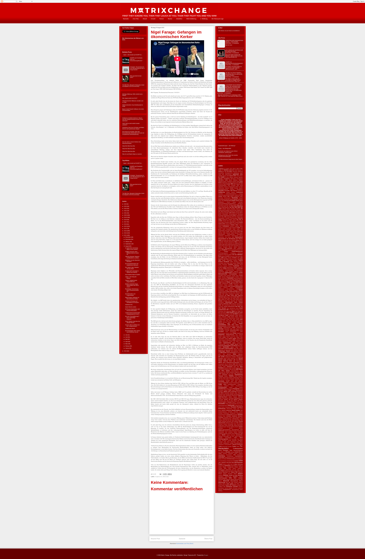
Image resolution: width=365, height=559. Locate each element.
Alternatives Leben (223, 180)
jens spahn (240, 312)
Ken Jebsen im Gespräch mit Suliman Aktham (234, 50)
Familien (224, 260)
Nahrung (225, 361)
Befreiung (223, 199)
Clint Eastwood (232, 220)
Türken (237, 446)
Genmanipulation (233, 274)
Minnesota (228, 355)
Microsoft (229, 354)
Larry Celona (230, 337)
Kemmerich (240, 320)
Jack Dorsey (237, 309)
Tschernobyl (224, 446)
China (219, 219)
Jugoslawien (232, 315)
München (220, 359)
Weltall (235, 473)
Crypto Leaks (236, 229)
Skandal (241, 421)
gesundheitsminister (238, 278)
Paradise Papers (222, 377)
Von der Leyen (236, 469)
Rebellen (232, 394)
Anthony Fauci (235, 182)
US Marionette (230, 460)
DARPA (227, 231)
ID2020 (223, 299)
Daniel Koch (240, 230)
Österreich (224, 374)
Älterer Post (208, 538)
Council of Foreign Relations (229, 227)
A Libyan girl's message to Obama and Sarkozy (132, 271)
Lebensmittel (221, 338)
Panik (236, 376)
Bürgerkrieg (226, 215)
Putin (229, 390)
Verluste (224, 467)
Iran (239, 306)
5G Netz (227, 171)
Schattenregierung (222, 411)
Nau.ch (226, 364)
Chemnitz (227, 218)
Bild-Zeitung (234, 206)
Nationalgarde (239, 360)
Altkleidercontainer (222, 181)
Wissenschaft (221, 482)
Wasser (233, 472)
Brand (223, 212)
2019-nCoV (231, 170)
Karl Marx (232, 319)
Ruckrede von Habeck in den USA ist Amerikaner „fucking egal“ (227, 151)
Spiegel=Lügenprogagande (224, 429)
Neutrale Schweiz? (238, 365)
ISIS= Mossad (222, 308)
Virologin (220, 468)
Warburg (220, 472)
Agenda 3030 (226, 175)
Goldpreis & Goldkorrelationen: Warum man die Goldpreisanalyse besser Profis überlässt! (132, 119)
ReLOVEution (225, 398)
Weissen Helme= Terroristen (225, 473)
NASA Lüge (232, 360)
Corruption (220, 227)
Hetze (241, 294)
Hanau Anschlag (233, 291)
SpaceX (228, 426)
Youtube (227, 485)
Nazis (234, 364)
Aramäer (228, 184)
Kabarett (241, 316)
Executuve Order (234, 256)
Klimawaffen (227, 328)
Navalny (230, 364)
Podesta (230, 382)
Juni (126, 337)
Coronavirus (226, 226)
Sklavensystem (221, 422)
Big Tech (229, 206)
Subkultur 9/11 (129, 304)
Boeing (237, 211)
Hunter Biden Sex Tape (229, 298)
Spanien (241, 426)
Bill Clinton (232, 207)
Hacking (220, 291)
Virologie (241, 467)
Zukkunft (220, 489)
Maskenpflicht (221, 348)
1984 (234, 168)
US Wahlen (235, 460)
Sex (228, 420)
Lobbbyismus (229, 340)
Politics (241, 382)
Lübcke (241, 341)
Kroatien (220, 335)
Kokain (241, 328)
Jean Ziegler (238, 311)
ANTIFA (241, 182)
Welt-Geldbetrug (191, 19)
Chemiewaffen (221, 218)
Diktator (233, 240)
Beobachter (240, 199)
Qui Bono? (221, 392)
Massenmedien (229, 348)
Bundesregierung (233, 214)
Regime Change (233, 396)
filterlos (241, 261)
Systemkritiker (239, 434)
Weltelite (225, 475)
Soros (235, 424)
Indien (230, 303)
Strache (235, 432)
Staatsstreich (221, 430)
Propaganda (236, 388)
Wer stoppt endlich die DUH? (129, 98)
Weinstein (240, 472)
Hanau (227, 291)
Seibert (219, 418)
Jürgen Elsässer (239, 315)
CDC (222, 216)
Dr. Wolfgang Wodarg (238, 243)
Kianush (234, 323)
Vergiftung (240, 465)
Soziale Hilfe (230, 425)
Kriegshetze (221, 334)
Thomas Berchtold (232, 440)
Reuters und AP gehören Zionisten (233, 399)
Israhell (220, 309)
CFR (233, 216)
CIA (237, 219)
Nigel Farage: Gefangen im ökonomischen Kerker (132, 298)
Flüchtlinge (230, 264)
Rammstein (226, 392)
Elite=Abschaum (228, 248)
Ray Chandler (226, 394)
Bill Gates (237, 207)
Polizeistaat (240, 384)
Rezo (225, 400)
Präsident (226, 385)
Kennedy (225, 322)
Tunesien (230, 446)
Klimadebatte (240, 327)
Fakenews (231, 259)
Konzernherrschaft (234, 330)
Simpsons (236, 421)
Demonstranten (235, 235)
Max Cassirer (240, 348)
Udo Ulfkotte (221, 452)
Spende (231, 428)
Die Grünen (229, 240)
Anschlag (230, 182)
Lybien (232, 344)
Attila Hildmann (233, 190)
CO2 (233, 222)
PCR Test (220, 378)
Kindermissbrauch (222, 326)
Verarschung (221, 465)
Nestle (219, 365)
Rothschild (231, 405)
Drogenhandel (231, 244)
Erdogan (226, 251)
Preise (232, 385)
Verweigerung (230, 467)
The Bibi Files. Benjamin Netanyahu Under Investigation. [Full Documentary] (133, 85)
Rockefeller (221, 403)
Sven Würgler (235, 433)
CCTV (219, 216)
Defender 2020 (221, 233)
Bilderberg (240, 206)
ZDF (230, 485)
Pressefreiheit (222, 387)
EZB (222, 257)
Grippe (231, 287)
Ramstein (232, 392)
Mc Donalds (225, 349)
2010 (125, 351)
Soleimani (220, 424)
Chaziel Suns (240, 216)
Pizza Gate (234, 381)
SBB (242, 410)
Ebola (223, 245)
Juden (226, 315)
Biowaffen (233, 208)
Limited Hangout (222, 340)
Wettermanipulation (222, 478)
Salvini (234, 408)
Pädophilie (220, 376)
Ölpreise (224, 373)
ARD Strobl (240, 185)
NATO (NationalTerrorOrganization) (231, 362)
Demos (241, 235)
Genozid (241, 274)
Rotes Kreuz (224, 405)
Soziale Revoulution (238, 425)
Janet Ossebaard (227, 311)
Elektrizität (240, 247)
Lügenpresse (227, 343)
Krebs (231, 333)
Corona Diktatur (229, 223)
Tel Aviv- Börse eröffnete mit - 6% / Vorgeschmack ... (132, 325)
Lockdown (238, 340)
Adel (223, 174)
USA (241, 461)
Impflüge (241, 302)
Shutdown (229, 421)
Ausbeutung (239, 192)
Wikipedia (233, 479)
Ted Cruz (232, 436)
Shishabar (224, 421)
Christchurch (225, 219)
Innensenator (240, 303)
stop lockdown (228, 432)
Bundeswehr (221, 215)
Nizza (235, 366)
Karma (237, 319)
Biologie (224, 208)
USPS (228, 464)
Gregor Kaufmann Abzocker (231, 284)
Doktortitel (226, 241)
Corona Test (236, 223)
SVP (239, 433)
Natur (241, 362)
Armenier (226, 186)
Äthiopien (232, 189)
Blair (231, 210)
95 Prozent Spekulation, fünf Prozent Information (132, 309)
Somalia (225, 424)
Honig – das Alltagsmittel (224, 148)
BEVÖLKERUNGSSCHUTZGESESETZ (226, 203)
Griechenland (239, 286)
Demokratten (227, 235)
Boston (241, 211)
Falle (238, 259)
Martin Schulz (239, 347)
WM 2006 (231, 482)
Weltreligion (220, 476)
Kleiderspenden (227, 327)
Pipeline (227, 381)
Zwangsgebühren (227, 489)
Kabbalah (220, 318)
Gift (230, 279)
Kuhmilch (233, 335)
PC (239, 377)
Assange (236, 188)
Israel (241, 308)
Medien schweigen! (238, 349)
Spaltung (233, 426)
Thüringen (220, 441)
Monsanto (220, 358)
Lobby (233, 340)
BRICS (241, 212)
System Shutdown (231, 434)
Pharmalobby (221, 381)
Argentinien (220, 186)
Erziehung (226, 254)
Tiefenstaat (233, 441)
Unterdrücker (240, 454)
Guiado (230, 290)
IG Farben (227, 299)
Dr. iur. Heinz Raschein (227, 243)
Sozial (226, 425)
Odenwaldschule (234, 370)
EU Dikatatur (239, 254)
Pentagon (228, 380)
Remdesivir (231, 398)
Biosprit (228, 208)
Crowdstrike (228, 229)
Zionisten (235, 486)
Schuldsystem (240, 413)
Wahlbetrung (227, 471)
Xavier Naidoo (229, 483)
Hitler (236, 295)
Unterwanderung (239, 456)
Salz (238, 408)
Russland (233, 407)
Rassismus (240, 392)
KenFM (220, 322)
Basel (219, 199)
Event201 (227, 256)
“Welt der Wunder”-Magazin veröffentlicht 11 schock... (132, 257)
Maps (239, 345)
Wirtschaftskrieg (234, 480)
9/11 (230, 171)
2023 (125, 208)
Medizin (228, 351)
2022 (125, 210)
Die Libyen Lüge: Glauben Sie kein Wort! (132, 268)
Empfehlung (240, 248)
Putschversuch (239, 390)
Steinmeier (234, 430)
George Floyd (235, 275)
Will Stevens (237, 479)
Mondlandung (240, 356)
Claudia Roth (226, 220)
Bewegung (240, 203)
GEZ (219, 279)
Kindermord (229, 326)
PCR (242, 377)
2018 (125, 219)
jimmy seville (229, 313)
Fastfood (235, 260)
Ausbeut (233, 192)
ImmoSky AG (226, 300)
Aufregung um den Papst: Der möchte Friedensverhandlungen (228, 156)
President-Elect (239, 385)
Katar (241, 319)
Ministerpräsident (222, 355)
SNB (237, 422)
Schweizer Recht (228, 417)
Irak (236, 306)
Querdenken (240, 391)
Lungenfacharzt (221, 344)
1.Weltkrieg (220, 168)
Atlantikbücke (240, 189)
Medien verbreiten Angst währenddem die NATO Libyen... (132, 285)
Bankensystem (227, 197)
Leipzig (226, 338)
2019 (125, 217)
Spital (241, 429)
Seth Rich (225, 420)
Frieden (235, 267)
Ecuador (241, 245)
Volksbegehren (221, 469)
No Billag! (240, 366)
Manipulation (221, 345)
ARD (232, 184)
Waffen (222, 471)
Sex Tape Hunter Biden (235, 420)
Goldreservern (225, 283)
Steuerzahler (221, 432)
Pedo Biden (226, 378)
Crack (224, 229)
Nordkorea (226, 368)
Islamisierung (232, 308)
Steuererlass (240, 430)
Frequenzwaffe (229, 267)
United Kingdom (238, 453)
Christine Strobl (232, 219)
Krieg (234, 333)
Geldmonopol (228, 272)
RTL (242, 405)
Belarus (231, 199)
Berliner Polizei (239, 200)
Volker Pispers (232, 468)
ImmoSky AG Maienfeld (237, 300)
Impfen (235, 302)
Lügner (233, 342)
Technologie (226, 436)
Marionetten (226, 347)
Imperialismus (228, 302)
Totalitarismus (226, 443)
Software (241, 422)
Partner (161, 19)
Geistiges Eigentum (233, 271)
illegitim (241, 299)
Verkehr (220, 467)
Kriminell (241, 334)
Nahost (220, 361)
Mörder (225, 358)
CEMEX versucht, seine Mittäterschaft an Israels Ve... (132, 253)
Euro (219, 256)
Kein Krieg (225, 320)
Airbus (238, 175)
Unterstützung (230, 456)
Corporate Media (239, 226)
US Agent (233, 457)
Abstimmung (236, 173)
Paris (227, 377)
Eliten (235, 248)
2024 (125, 206)
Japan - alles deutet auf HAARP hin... (132, 54)
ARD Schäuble (231, 185)
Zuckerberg (240, 488)
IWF (228, 309)
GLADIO (231, 280)
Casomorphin (240, 215)
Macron (236, 344)
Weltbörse (220, 475)
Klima (233, 327)
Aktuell (145, 19)
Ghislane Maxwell (225, 279)
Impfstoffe (220, 303)
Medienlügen (221, 351)
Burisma (231, 215)
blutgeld (238, 210)
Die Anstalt (224, 240)
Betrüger (241, 202)
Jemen (235, 312)
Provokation (221, 390)
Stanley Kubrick (228, 430)
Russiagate (227, 407)
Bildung (220, 207)
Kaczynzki (225, 318)
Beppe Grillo (221, 200)
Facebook (234, 257)
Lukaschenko (240, 342)
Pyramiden (220, 391)
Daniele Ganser (222, 231)
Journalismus (221, 315)
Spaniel (236, 426)
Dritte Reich (224, 244)
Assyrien (241, 188)
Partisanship (235, 377)
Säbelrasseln (229, 408)
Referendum (234, 395)
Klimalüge (221, 329)
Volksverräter (228, 469)
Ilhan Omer (233, 299)
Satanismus (228, 410)
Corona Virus (234, 225)
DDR (231, 231)
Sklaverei (228, 422)
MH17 (219, 354)
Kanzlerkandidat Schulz (223, 319)
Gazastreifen (240, 268)
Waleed (236, 471)
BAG (228, 196)
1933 (231, 168)
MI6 (224, 354)
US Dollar (224, 458)
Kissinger (238, 326)
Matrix (235, 348)
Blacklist (220, 210)
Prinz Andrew (239, 387)
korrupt (241, 330)
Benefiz (235, 199)
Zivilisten (230, 488)
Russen (223, 407)
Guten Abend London (130, 307)
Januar (127, 348)
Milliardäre (240, 354)
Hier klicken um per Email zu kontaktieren (229, 30)
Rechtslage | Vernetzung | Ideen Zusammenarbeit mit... (132, 290)
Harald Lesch (221, 292)
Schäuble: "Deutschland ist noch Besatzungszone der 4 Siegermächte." (137, 68)
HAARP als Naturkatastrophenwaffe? (234, 62)
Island (237, 308)
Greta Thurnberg (231, 286)
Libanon (230, 338)
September (128, 244)
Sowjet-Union (221, 425)
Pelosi (241, 378)
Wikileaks (228, 479)
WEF (236, 472)
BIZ (242, 208)
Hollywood (240, 295)
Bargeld (241, 197)
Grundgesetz (240, 288)
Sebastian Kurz (239, 417)
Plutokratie (225, 382)
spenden (241, 428)
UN (239, 452)
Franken (230, 266)
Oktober (127, 241)
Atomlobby (221, 190)
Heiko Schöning (228, 292)
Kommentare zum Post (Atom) (184, 543)
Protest (241, 388)
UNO (234, 454)
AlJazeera (236, 177)
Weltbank (240, 473)
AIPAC (234, 175)
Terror (241, 437)
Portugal (220, 385)
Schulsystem (229, 414)
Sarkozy (224, 410)
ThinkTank (224, 440)
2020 (125, 215)
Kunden (241, 335)
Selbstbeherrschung (226, 418)
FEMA (231, 261)
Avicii (239, 195)
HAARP (241, 290)
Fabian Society (227, 257)
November (128, 239)
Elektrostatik (221, 248)
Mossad (241, 358)
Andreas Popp (235, 181)
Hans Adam (240, 291)
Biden (238, 204)
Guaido (226, 290)
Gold (237, 282)
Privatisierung (221, 388)
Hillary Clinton (230, 295)
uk (224, 452)
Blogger (206, 555)
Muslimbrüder (230, 359)
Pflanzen (241, 380)
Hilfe (226, 295)
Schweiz (240, 414)
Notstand (227, 369)
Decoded (235, 231)
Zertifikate (220, 486)
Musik (224, 359)
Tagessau (220, 436)
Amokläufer (229, 181)
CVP (226, 230)
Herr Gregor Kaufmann (228, 294)
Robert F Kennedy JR (237, 402)
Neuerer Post (155, 538)
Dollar (235, 241)
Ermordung (233, 253)
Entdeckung (230, 249)
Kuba (224, 335)
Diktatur (237, 240)
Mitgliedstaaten (239, 355)
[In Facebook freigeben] (169, 474)
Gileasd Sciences (239, 279)
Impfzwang (225, 303)
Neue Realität (225, 365)
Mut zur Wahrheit (238, 359)
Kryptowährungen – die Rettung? (226, 145)
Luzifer (227, 344)
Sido (233, 421)
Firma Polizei (226, 263)
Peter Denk (234, 380)
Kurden (220, 337)
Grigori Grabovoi (223, 287)
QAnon (225, 391)
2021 (125, 213)
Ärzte (241, 186)
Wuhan (224, 483)
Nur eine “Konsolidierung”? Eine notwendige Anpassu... (132, 318)
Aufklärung (221, 192)
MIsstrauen (233, 355)
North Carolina (232, 368)
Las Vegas (236, 337)
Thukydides (240, 440)
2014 (125, 228)
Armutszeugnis (231, 186)
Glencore (224, 282)
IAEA (219, 299)
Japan (233, 311)
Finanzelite (220, 263)
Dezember (128, 237)
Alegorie (231, 177)
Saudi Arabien (236, 410)
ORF (235, 373)
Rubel (219, 407)
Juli (126, 335)
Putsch (233, 390)
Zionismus (229, 486)
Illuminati (220, 300)
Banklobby (235, 198)
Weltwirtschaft (228, 476)
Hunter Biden (236, 296)
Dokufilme (179, 19)
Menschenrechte (239, 352)
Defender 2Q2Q (230, 233)
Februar (127, 346)
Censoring (229, 216)
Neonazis (241, 364)
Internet (225, 306)
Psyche (226, 390)
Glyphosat (233, 282)
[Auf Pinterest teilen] (171, 474)
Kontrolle (227, 330)
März (126, 343)
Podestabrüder (236, 382)
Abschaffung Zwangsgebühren (225, 173)
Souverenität (240, 424)
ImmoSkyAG (221, 302)
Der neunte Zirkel (229, 237)
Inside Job (221, 305)
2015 (125, 226)
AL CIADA (221, 177)
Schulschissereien (222, 414)
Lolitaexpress (225, 341)
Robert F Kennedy (227, 402)
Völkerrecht (240, 468)
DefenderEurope (231, 234)
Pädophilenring (239, 374)
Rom (238, 403)
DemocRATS (240, 234)
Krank (227, 331)
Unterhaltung (221, 456)
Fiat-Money (236, 261)
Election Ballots (233, 247)
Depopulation (221, 237)
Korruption (221, 331)
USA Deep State (230, 462)
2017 (125, 222)
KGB (242, 322)
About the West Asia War (128, 146)
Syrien (224, 435)
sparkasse (220, 428)
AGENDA (220, 175)
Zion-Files (136, 19)
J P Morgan (231, 309)
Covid (238, 227)
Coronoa (232, 226)
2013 (125, 230)
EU (161, 476)
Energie (220, 249)
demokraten (221, 235)
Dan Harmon (234, 230)
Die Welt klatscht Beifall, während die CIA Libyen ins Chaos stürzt (233, 74)
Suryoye (229, 433)
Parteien (231, 377)
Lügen (220, 343)
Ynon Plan (236, 483)
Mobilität (234, 356)
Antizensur (220, 184)
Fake (238, 257)
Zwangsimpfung (235, 489)
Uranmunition (221, 457)
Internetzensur (231, 306)
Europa (223, 256)
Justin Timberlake (222, 316)
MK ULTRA (221, 357)
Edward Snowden (222, 247)
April (126, 341)
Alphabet (241, 177)
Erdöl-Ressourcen (237, 251)
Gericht (232, 276)
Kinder (241, 324)
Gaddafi (225, 268)
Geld (223, 272)
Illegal (237, 299)
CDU (225, 216)
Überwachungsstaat (238, 450)
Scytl (234, 417)
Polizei (224, 384)
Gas (235, 268)
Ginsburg (226, 280)
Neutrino (220, 366)
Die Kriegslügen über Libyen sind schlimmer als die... (132, 331)
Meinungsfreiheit (234, 351)
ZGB (224, 486)
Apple (224, 184)
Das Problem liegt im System (132, 274)
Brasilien (227, 212)
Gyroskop (235, 290)
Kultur (237, 335)
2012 (125, 233)
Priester (230, 387)
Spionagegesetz (235, 429)
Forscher (225, 266)
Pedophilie (237, 378)
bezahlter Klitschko (228, 204)
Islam (228, 308)
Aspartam (227, 188)
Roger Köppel (229, 403)
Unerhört (225, 453)
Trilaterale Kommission (237, 444)
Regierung (240, 395)
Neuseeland (231, 365)
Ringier (235, 400)
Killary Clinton (235, 324)
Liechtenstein (240, 338)
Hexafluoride (221, 295)
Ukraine (227, 452)
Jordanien (240, 313)
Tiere (238, 441)
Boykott (220, 212)
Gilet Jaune (221, 280)
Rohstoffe (234, 403)
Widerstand (220, 479)
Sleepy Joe (233, 422)
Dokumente (231, 241)
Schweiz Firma (221, 416)
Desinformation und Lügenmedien (130, 294)
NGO (224, 366)
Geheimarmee (239, 270)
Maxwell (220, 349)
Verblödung (227, 465)
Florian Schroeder (222, 264)
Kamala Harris (239, 318)
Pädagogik (231, 374)
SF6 (242, 420)
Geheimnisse (221, 271)
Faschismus (229, 260)
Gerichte (237, 276)
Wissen (241, 480)
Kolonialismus (221, 330)
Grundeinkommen (230, 288)
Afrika (241, 174)
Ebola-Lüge (227, 245)
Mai (126, 339)
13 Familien (226, 168)
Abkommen (234, 171)
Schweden (235, 414)
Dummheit (240, 244)
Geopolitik (220, 275)
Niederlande (229, 366)
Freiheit (224, 267)
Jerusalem (220, 313)
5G (223, 171)
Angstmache (224, 182)
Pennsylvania (221, 380)
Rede (224, 395)
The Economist (232, 439)
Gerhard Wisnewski (226, 276)
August (127, 246)
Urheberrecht (228, 457)
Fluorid (241, 264)
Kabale (236, 316)
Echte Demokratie (234, 245)
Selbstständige (235, 418)
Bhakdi (234, 204)
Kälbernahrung (232, 318)
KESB (238, 322)
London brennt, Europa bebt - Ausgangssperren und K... (132, 313)
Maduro (241, 344)
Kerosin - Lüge (232, 322)
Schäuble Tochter (238, 411)
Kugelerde (228, 335)
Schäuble (230, 411)
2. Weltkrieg (203, 19)
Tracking (231, 443)
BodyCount (232, 211)
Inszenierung (227, 305)
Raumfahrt (220, 394)
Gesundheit (230, 278)
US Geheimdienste (238, 458)
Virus (225, 468)
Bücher (170, 19)
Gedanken (220, 270)
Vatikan (235, 464)
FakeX (235, 259)
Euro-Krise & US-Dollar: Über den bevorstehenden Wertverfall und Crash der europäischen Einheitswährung (133, 133)
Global (228, 282)
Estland (230, 254)
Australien (232, 195)
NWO (237, 369)
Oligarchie (237, 372)
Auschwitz (220, 193)
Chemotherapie (233, 218)
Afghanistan (236, 174)
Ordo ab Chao (229, 373)
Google (230, 283)
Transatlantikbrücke (238, 443)
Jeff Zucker (223, 312)
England (157, 476)
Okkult (227, 372)
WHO (230, 478)
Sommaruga (230, 424)
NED (237, 364)
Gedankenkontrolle (230, 270)
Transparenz (221, 444)
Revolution (220, 400)
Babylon (225, 196)
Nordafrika (221, 368)
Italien (224, 309)
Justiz (228, 316)
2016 (125, 224)
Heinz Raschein (236, 292)
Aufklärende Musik (130, 328)
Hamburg (224, 291)
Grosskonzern (221, 288)
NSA (231, 369)
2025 (125, 204)
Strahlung (240, 432)
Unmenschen (229, 454)
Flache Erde (240, 263)
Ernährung (240, 253)
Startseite (126, 19)
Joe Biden (235, 314)
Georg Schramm (227, 275)
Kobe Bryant (236, 328)
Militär (234, 354)
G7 (221, 268)
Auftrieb (228, 192)
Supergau (225, 433)
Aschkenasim (221, 188)
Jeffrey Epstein (230, 312)
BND (222, 211)
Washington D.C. (227, 472)
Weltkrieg (240, 475)
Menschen (223, 352)
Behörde (228, 199)
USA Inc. (225, 464)
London (230, 341)
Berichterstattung (228, 200)
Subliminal (220, 433)
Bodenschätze (226, 211)
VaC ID (232, 464)
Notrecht (223, 369)
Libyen (234, 338)
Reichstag (240, 396)
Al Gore (227, 177)
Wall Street (240, 471)
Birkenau (238, 208)
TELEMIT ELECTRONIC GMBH (227, 437)
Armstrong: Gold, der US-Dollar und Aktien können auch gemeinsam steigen (133, 128)
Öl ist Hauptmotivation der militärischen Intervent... (132, 264)
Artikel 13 (237, 186)
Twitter (230, 450)
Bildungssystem (225, 207)
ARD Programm (236, 184)
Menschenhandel (231, 352)
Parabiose (240, 376)
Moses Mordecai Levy (232, 358)
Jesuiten (225, 313)
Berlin (233, 200)
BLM (233, 210)
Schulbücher (233, 413)
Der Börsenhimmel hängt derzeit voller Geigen (230, 159)
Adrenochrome (228, 174)
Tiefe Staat (226, 441)
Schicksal (220, 413)
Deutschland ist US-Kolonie (226, 238)
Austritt (236, 195)
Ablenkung (240, 171)
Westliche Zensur (238, 476)
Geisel (226, 271)
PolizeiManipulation (232, 384)
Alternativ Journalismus (224, 178)
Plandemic (220, 382)
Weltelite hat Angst (233, 475)
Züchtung (235, 488)
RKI (238, 400)
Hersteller (237, 294)
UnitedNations (221, 454)
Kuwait (224, 337)
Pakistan (226, 376)
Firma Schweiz (233, 263)
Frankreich (236, 266)
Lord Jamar (236, 341)
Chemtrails (240, 218)
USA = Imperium (222, 462)
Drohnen (236, 244)
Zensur (234, 485)
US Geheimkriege (222, 460)
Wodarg (236, 482)
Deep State (240, 231)
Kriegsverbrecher (230, 334)
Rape (236, 392)
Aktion (241, 175)
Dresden (220, 244)
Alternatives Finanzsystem (237, 178)
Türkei (234, 446)
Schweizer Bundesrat (231, 416)
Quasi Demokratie (232, 391)
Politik (220, 384)
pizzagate (240, 381)
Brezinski (237, 212)
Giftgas (232, 279)
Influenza (234, 303)
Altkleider (241, 180)
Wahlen (232, 471)
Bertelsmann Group (224, 202)
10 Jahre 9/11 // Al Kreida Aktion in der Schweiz (131, 248)
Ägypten (231, 175)
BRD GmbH (232, 212)
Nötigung (238, 368)
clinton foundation (225, 222)
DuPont (220, 245)
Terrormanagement (223, 439)
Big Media (223, 206)
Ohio (224, 372)
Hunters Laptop (239, 298)
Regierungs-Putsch (222, 396)
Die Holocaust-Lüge (217, 19)
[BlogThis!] (165, 474)
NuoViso (234, 369)
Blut (235, 210)
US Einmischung (230, 458)
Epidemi (234, 249)
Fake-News (226, 259)
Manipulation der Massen (231, 345)
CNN (231, 222)
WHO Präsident (238, 478)
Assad (231, 188)
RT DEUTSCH (237, 405)
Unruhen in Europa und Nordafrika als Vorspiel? (132, 301)
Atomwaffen (227, 190)
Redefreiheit (228, 395)
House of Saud (229, 296)
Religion (220, 398)
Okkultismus (232, 372)
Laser (241, 337)
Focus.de (220, 266)
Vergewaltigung (234, 465)
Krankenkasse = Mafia (236, 331)
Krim (237, 334)
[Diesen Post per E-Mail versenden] (164, 474)
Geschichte (224, 278)
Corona (241, 222)
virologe (236, 467)
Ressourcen (237, 398)
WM (227, 482)
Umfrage (232, 452)
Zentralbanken (239, 485)
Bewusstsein (221, 204)
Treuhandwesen (227, 444)
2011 (125, 235)
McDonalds (230, 349)
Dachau (229, 230)
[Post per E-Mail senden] (160, 474)
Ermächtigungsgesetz (223, 253)
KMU (231, 328)
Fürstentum (240, 267)
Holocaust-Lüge (222, 296)
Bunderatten (225, 214)
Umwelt (153, 19)
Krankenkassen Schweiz (223, 333)
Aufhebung (240, 190)
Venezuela (240, 464)
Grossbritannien (239, 287)
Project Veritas (229, 388)
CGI (235, 216)
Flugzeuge (236, 264)
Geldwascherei (235, 272)
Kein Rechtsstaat (233, 320)
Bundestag (240, 214)
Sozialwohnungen (222, 426)
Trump (220, 446)
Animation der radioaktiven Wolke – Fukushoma (234, 41)
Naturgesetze (221, 364)
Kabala (232, 316)
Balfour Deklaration (235, 196)
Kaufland (220, 320)
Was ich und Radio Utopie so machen (132, 154)
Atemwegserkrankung (223, 189)
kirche (234, 326)
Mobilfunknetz (228, 356)
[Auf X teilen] (167, 474)
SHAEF (220, 421)
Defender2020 (221, 234)
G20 (219, 268)
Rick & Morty (230, 400)
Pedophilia (231, 378)
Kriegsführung (239, 333)
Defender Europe (239, 233)
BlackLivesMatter (226, 210)
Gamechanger (230, 268)
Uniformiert (230, 453)
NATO (220, 362)
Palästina (231, 376)
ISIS (242, 306)
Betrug (234, 202)
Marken (232, 347)
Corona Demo (221, 223)
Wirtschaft (166, 476)
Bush (234, 215)
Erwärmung (220, 254)
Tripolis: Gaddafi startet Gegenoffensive (131, 281)
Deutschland (239, 237)
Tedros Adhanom (239, 436)
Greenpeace (236, 283)
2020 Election (238, 170)
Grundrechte (221, 290)
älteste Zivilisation (233, 180)
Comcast (236, 222)
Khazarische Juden (224, 323)
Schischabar (226, 413)
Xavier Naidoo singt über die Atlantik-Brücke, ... (132, 322)
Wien (225, 479)
